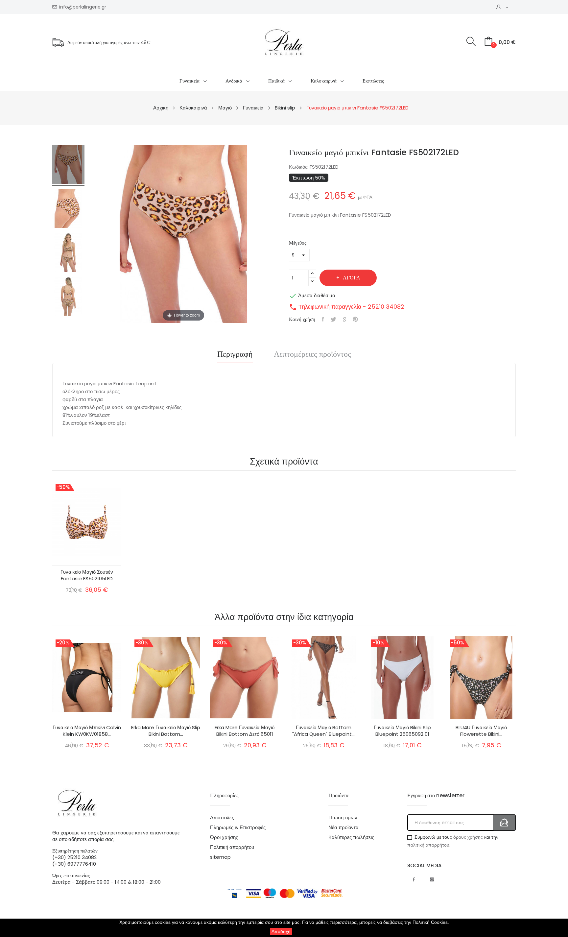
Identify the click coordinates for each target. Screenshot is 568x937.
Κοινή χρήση (323, 319)
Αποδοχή (281, 931)
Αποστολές (222, 817)
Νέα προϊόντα (343, 827)
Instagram (431, 879)
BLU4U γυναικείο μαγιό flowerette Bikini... (481, 730)
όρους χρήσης (468, 837)
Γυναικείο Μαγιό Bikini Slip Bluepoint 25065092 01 (402, 730)
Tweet (333, 319)
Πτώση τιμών (342, 817)
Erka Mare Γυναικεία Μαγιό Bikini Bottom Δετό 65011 (244, 730)
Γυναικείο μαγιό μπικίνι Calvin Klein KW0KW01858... (87, 730)
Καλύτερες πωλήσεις (351, 837)
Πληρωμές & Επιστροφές (238, 827)
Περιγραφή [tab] (235, 354)
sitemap (220, 857)
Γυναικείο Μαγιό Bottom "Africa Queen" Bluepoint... (323, 730)
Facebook (413, 879)
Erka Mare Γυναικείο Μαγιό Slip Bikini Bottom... (165, 730)
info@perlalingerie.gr (82, 7)
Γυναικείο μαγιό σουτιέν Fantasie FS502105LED (86, 575)
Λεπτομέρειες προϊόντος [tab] (312, 354)
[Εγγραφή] (504, 822)
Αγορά (351, 277)
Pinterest (355, 319)
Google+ (344, 319)
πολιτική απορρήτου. (428, 845)
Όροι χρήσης (224, 837)
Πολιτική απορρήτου (232, 847)
